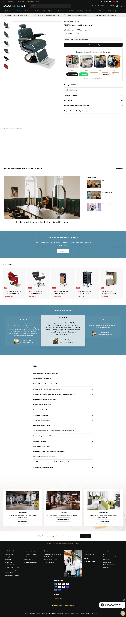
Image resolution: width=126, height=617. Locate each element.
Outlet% (80, 11)
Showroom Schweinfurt (30, 554)
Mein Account (106, 570)
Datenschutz (106, 559)
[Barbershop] (63, 500)
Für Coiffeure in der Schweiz (51, 557)
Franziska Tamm (107, 204)
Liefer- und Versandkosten (110, 557)
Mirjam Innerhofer (107, 192)
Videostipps (8, 559)
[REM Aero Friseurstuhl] (39, 283)
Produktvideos (8, 562)
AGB (104, 554)
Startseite (66, 21)
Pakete (71, 11)
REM (79, 21)
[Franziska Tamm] (94, 207)
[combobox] (50, 6)
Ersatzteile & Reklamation (31, 562)
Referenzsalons (9, 554)
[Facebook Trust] (69, 605)
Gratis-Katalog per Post (30, 557)
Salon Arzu (105, 181)
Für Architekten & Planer (50, 559)
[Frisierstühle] (22, 500)
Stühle (17, 11)
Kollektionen (48, 11)
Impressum (106, 567)
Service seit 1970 (112, 11)
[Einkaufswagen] (121, 5)
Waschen (28, 11)
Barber (88, 11)
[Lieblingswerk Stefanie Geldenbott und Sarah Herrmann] (42, 197)
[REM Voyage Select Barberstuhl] (12, 146)
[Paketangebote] (103, 500)
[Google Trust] (57, 605)
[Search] (69, 6)
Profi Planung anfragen (11, 570)
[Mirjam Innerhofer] (94, 195)
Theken (37, 11)
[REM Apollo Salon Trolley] (87, 283)
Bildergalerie (8, 557)
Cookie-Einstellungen (109, 565)
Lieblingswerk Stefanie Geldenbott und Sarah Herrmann (42, 222)
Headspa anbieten (9, 572)
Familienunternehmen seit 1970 (52, 554)
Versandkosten (70, 33)
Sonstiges (60, 11)
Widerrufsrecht (107, 562)
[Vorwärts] (6, 70)
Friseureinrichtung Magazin (12, 575)
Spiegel (7, 11)
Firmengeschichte (49, 562)
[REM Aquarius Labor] (111, 283)
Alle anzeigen (119, 168)
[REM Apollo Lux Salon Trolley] (63, 283)
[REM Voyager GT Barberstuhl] (14, 283)
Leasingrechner (28, 559)
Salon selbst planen (10, 565)
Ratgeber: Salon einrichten (12, 567)
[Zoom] (37, 47)
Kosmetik (99, 11)
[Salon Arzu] (94, 184)
